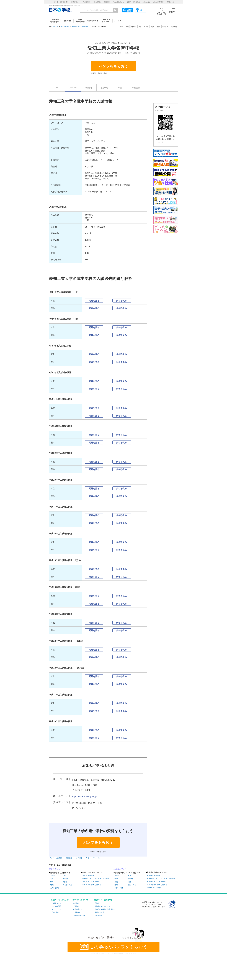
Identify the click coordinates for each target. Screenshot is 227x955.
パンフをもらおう (113, 66)
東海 (52, 882)
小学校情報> (97, 2)
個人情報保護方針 (79, 915)
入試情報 (73, 87)
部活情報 (88, 88)
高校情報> (75, 2)
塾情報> (107, 2)
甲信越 (65, 879)
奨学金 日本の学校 (154, 888)
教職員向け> (171, 2)
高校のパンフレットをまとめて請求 (96, 878)
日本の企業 (98, 915)
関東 (52, 879)
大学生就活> (147, 2)
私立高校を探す (88, 875)
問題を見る (94, 300)
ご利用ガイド (56, 903)
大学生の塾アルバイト (102, 906)
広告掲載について (79, 912)
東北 (65, 876)
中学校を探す (65, 26)
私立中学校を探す (153, 875)
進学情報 (104, 88)
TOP (57, 88)
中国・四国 (67, 885)
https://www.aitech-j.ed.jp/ (84, 796)
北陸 (65, 882)
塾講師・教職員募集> (134, 2)
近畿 (52, 885)
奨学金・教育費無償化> (61, 2)
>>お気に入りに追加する (132, 53)
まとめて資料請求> (159, 2)
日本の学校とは (57, 912)
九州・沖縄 (54, 888)
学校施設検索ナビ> (118, 2)
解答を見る (121, 300)
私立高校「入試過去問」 (91, 881)
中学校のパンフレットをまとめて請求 (161, 878)
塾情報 (97, 903)
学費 (120, 88)
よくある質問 (56, 906)
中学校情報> (86, 2)
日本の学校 (54, 26)
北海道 (133, 26)
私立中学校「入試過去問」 (157, 881)
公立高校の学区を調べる (91, 885)
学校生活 (136, 88)
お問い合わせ (77, 909)
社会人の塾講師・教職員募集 (105, 909)
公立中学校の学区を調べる (157, 885)
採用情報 (76, 906)
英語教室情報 (99, 912)
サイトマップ (56, 909)
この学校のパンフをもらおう (119, 947)
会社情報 (76, 903)
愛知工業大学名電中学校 (80, 26)
